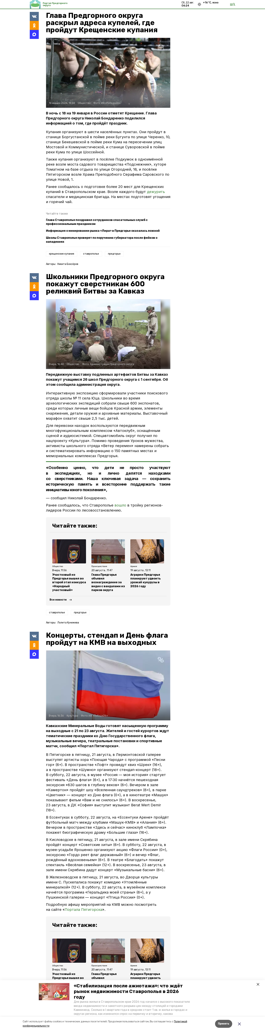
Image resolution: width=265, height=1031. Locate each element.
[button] (54, 991)
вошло (120, 505)
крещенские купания (61, 253)
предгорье (114, 253)
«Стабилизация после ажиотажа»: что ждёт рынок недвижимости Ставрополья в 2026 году (128, 991)
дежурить (156, 192)
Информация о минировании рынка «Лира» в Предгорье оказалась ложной (103, 230)
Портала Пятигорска (83, 909)
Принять (223, 1023)
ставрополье (91, 253)
